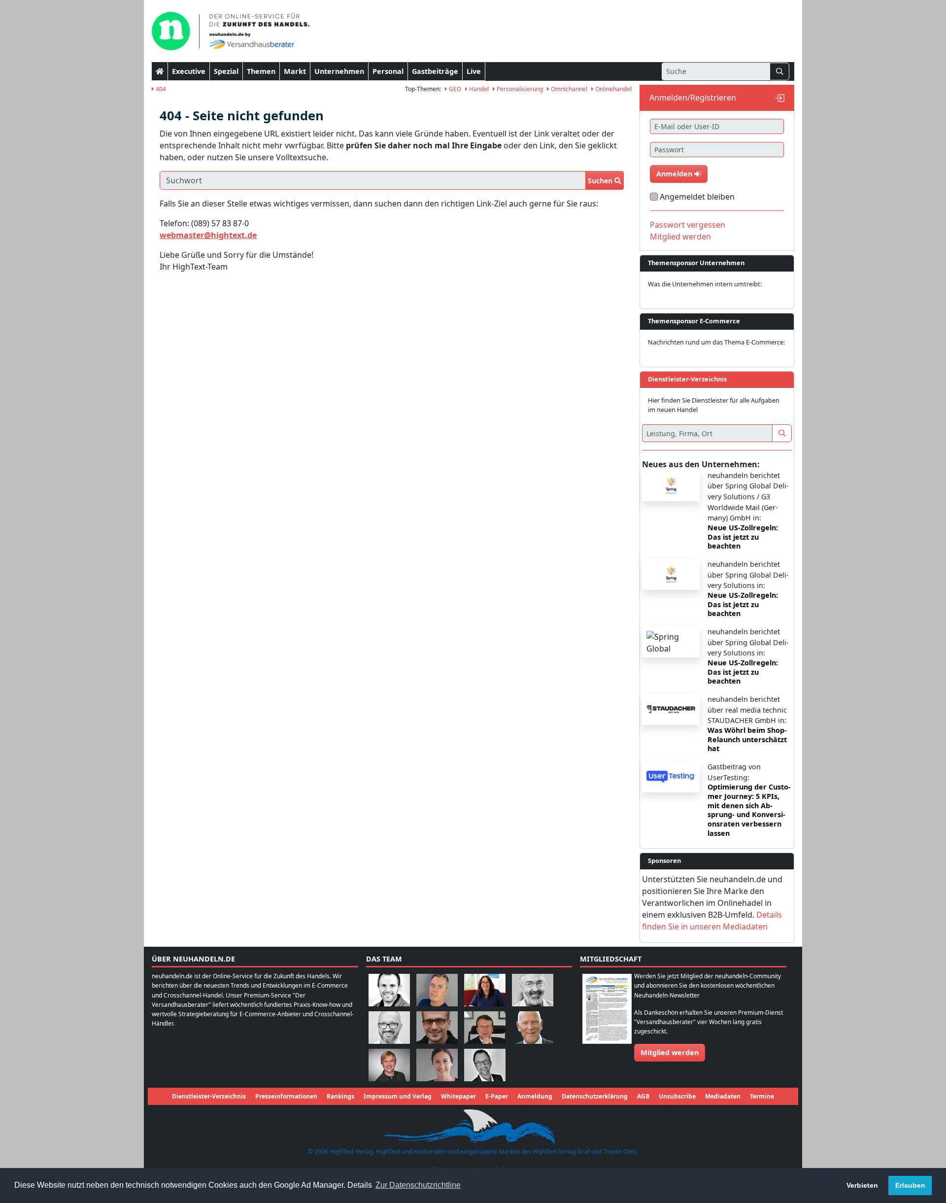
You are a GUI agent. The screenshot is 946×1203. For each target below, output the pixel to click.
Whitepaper (458, 1096)
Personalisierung (519, 89)
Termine (762, 1096)
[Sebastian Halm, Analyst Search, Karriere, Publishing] (437, 1027)
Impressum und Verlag (398, 1096)
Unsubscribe (677, 1096)
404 (160, 89)
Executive (188, 71)
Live (474, 71)
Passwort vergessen (687, 224)
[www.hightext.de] (473, 1125)
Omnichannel (568, 89)
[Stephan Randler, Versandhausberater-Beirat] (389, 1064)
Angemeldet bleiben (697, 196)
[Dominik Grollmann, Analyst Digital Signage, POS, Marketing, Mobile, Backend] (389, 1027)
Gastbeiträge (435, 71)
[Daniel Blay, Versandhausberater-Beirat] (437, 989)
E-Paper (496, 1096)
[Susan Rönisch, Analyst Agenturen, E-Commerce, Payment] (437, 1064)
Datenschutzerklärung (595, 1096)
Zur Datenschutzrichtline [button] (418, 1185)
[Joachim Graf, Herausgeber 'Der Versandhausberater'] (532, 989)
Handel (478, 89)
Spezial (226, 71)
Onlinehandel (613, 89)
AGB (643, 1096)
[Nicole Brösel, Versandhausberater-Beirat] (485, 989)
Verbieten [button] (862, 1185)
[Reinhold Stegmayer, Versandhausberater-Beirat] (485, 1064)
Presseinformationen (286, 1096)
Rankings (340, 1096)
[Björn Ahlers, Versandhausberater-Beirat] (389, 989)
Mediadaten (723, 1096)
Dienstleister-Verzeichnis (209, 1096)
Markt (295, 71)
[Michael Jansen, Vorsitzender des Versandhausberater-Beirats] (532, 1027)
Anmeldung (534, 1096)
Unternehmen (339, 71)
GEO (454, 89)
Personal (388, 71)
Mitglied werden (680, 236)
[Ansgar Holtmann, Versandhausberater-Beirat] (485, 1027)
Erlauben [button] (910, 1185)
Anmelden (675, 173)
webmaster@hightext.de (208, 235)
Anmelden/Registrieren (692, 97)
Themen (261, 71)
